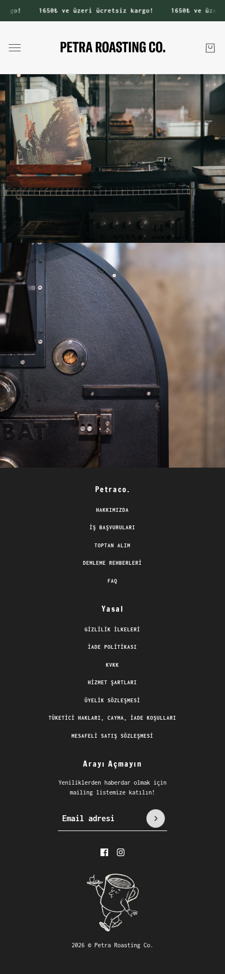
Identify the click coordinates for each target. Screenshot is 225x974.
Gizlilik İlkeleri (112, 629)
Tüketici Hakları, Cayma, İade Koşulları (112, 718)
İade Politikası (112, 647)
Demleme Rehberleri (112, 563)
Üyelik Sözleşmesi (112, 700)
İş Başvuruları (112, 527)
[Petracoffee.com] (112, 47)
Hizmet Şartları (112, 682)
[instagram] (121, 852)
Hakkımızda (112, 510)
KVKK (112, 665)
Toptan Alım (112, 545)
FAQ (112, 581)
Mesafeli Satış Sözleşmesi (112, 736)
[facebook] (104, 852)
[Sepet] (210, 47)
